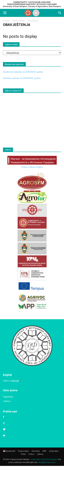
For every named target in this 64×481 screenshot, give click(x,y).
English (39, 167)
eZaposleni (53, 451)
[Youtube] (4, 435)
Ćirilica (24, 167)
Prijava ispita (23, 451)
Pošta (23, 454)
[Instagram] (4, 423)
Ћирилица (8, 396)
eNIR (44, 451)
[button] (60, 13)
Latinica (31, 167)
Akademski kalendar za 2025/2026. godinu (23, 72)
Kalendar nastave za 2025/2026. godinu (22, 78)
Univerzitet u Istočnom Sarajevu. (44, 459)
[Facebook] (3, 417)
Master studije (19, 20)
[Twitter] (4, 429)
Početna (6, 20)
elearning (35, 451)
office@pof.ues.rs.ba (46, 462)
